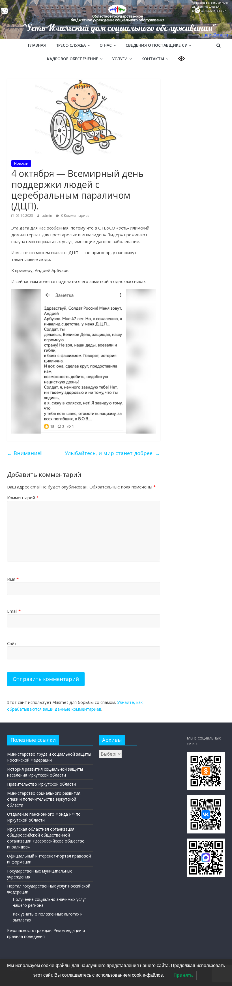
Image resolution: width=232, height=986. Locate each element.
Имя (13, 579)
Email (14, 611)
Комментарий (22, 497)
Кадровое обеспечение (72, 58)
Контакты (152, 58)
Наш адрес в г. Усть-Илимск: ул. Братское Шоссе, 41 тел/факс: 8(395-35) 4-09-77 (210, 6)
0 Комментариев (74, 215)
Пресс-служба (70, 45)
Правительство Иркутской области (41, 784)
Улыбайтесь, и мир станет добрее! (112, 453)
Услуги (120, 58)
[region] (116, 19)
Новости (21, 163)
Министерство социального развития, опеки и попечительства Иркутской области (44, 799)
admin (47, 215)
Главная (37, 45)
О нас (106, 45)
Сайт (12, 643)
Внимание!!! (25, 453)
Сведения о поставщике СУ (156, 45)
